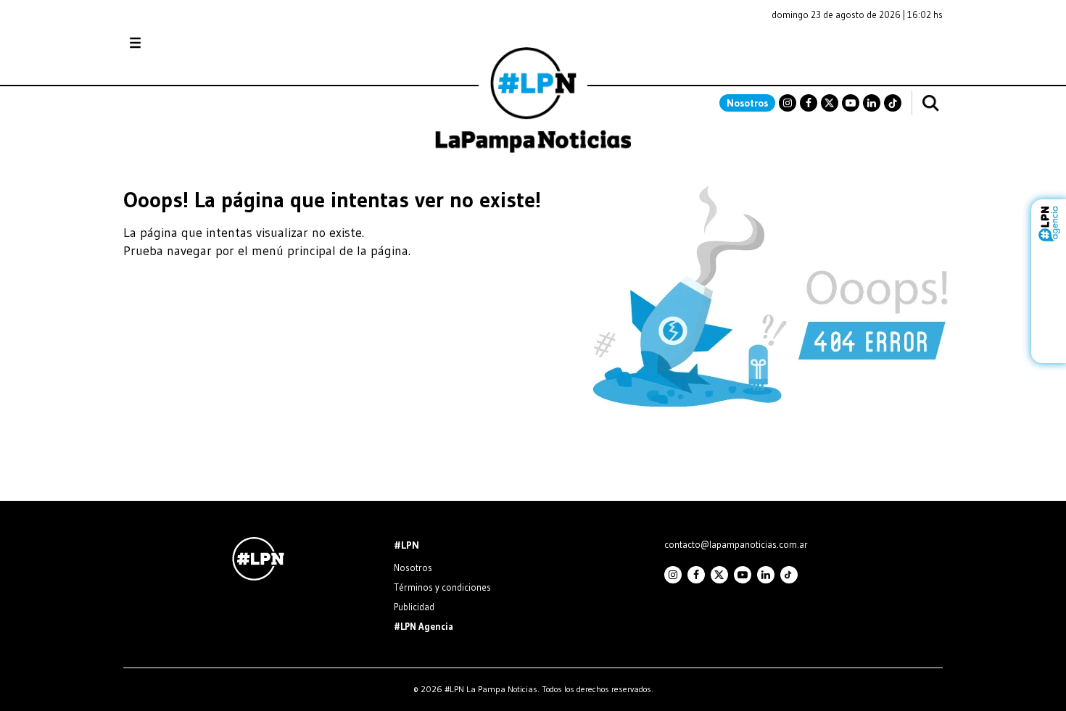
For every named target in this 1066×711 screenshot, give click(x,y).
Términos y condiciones (442, 587)
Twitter (829, 103)
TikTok (892, 103)
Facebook (808, 103)
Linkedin (871, 103)
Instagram (787, 103)
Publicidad (414, 606)
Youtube (850, 103)
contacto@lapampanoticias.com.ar (736, 544)
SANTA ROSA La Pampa (851, 50)
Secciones (174, 43)
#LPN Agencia (423, 626)
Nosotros (747, 103)
